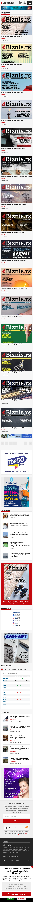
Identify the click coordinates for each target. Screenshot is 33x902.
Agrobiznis (13, 740)
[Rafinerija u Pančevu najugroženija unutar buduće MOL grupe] (5, 728)
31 (20, 753)
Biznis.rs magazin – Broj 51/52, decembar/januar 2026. (16, 176)
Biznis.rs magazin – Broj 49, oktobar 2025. (13, 232)
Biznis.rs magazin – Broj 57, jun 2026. (11, 36)
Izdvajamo (13, 719)
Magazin (3, 38)
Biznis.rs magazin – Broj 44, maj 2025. (11, 344)
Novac (17, 864)
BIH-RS (14, 669)
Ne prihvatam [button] (21, 898)
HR (9, 669)
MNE (25, 669)
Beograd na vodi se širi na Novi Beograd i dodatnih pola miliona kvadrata (19, 534)
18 (20, 763)
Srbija (17, 860)
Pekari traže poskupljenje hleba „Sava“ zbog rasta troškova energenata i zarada (19, 737)
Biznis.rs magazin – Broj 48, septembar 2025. (13, 260)
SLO (6, 669)
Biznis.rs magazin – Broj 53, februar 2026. (13, 148)
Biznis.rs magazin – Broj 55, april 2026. (12, 92)
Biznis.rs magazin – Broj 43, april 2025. (12, 372)
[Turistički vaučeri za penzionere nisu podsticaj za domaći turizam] (5, 760)
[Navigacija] (29, 3)
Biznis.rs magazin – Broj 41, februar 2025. (13, 428)
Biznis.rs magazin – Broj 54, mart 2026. (12, 120)
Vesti (4, 860)
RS (2, 669)
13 (19, 731)
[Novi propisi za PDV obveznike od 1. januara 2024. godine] (5, 718)
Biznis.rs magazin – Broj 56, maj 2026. (11, 64)
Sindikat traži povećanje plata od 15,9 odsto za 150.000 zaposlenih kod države (19, 515)
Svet (4, 864)
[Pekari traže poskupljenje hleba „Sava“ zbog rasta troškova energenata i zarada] (5, 738)
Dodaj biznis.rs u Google (17, 894)
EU (10, 729)
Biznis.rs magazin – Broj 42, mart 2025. (12, 400)
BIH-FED (20, 669)
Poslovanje (13, 751)
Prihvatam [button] (10, 898)
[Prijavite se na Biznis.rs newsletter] (25, 2)
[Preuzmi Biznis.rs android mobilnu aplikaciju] (20, 2)
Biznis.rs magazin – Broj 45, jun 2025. (11, 316)
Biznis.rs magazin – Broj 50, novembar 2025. (13, 204)
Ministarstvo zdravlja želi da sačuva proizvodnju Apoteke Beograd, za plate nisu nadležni (20, 748)
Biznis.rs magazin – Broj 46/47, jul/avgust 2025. (14, 288)
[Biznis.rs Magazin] (16, 582)
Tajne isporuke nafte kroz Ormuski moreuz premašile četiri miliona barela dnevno (20, 555)
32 (20, 721)
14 (20, 742)
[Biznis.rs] (8, 845)
